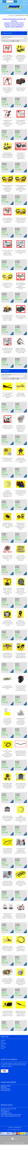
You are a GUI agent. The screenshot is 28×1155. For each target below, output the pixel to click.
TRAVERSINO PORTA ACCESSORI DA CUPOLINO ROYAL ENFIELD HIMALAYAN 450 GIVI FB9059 (20, 721)
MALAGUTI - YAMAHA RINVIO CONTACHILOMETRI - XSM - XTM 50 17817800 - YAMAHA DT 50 (7, 753)
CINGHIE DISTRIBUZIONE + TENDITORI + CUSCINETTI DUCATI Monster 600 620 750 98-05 (20, 188)
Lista (16, 41)
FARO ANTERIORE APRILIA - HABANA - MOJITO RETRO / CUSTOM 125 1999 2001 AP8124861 (21, 591)
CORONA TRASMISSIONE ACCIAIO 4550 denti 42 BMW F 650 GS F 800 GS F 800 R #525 (20, 819)
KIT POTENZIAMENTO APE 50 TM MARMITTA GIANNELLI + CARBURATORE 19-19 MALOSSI (20, 286)
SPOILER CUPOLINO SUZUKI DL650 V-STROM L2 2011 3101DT (7, 427)
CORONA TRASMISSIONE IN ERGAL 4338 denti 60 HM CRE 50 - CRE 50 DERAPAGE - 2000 (7, 493)
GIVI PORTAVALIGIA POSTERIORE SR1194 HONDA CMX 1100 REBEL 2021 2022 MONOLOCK (20, 428)
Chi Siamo (3, 1040)
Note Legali (3, 1047)
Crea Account (3, 1043)
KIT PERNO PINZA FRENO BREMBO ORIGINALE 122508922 (21, 394)
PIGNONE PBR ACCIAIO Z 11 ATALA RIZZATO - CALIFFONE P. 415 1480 (7, 460)
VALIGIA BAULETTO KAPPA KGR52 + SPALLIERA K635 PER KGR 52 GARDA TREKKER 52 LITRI (20, 155)
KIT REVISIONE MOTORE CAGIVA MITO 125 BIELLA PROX (20, 252)
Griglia (10, 41)
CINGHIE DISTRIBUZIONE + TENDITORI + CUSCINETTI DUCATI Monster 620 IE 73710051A (7, 188)
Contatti (2, 1042)
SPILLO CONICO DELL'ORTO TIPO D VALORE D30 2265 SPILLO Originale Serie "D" (7, 721)
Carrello (2, 1045)
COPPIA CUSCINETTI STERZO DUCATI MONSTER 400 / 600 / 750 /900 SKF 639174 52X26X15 (20, 526)
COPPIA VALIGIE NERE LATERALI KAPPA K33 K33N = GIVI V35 (21, 89)
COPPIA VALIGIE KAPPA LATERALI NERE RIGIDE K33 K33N (21, 317)
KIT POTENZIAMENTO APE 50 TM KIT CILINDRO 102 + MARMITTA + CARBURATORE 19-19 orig (7, 58)
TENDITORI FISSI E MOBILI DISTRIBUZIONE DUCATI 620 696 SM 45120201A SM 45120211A (21, 58)
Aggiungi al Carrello (12, 73)
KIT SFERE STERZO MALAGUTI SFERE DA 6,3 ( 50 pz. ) (7, 687)
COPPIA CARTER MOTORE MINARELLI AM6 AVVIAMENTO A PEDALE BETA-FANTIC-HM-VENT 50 (21, 981)
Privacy (2, 1048)
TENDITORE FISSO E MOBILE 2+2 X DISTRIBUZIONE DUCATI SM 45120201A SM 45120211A (7, 123)
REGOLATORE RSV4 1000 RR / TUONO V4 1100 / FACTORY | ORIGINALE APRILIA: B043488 (7, 591)
